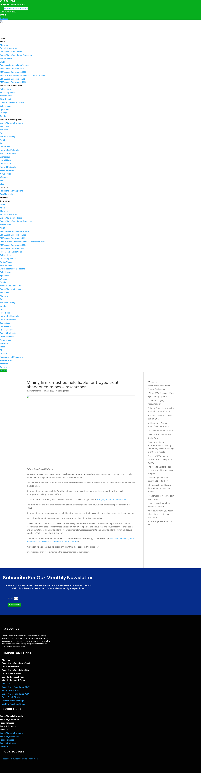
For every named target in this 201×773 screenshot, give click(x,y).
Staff (2, 62)
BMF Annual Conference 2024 (13, 79)
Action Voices (6, 96)
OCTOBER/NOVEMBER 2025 (160, 430)
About (2, 41)
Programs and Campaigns (11, 191)
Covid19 (4, 187)
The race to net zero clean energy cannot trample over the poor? (160, 470)
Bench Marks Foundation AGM (15, 670)
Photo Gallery (6, 164)
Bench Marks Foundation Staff (16, 663)
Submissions (5, 106)
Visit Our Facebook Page (13, 677)
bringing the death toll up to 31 (111, 499)
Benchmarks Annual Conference (14, 65)
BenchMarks (35, 390)
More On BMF (6, 58)
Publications (5, 89)
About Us (4, 45)
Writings (3, 113)
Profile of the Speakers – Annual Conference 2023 (22, 75)
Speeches (4, 109)
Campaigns (5, 157)
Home (2, 38)
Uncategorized (62, 390)
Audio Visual (5, 126)
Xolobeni (4, 140)
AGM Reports (6, 99)
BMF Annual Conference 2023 (13, 72)
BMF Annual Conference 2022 (13, 69)
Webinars (4, 177)
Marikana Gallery (7, 136)
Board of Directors (8, 48)
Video (2, 180)
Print (2, 133)
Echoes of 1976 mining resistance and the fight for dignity (160, 459)
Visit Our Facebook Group (13, 680)
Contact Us (5, 201)
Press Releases (7, 170)
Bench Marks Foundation (11, 52)
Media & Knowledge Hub (11, 119)
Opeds (3, 116)
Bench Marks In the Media (11, 123)
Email (11, 598)
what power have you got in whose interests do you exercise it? (160, 514)
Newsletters (5, 174)
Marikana (4, 130)
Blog (2, 184)
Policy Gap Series (8, 92)
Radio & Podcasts (8, 153)
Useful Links (5, 160)
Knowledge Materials (9, 150)
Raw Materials (6, 194)
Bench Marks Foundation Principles (16, 55)
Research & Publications (11, 86)
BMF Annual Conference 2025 (13, 82)
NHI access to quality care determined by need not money (159, 488)
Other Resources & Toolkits (12, 102)
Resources (5, 147)
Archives (4, 197)
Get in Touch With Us (11, 673)
